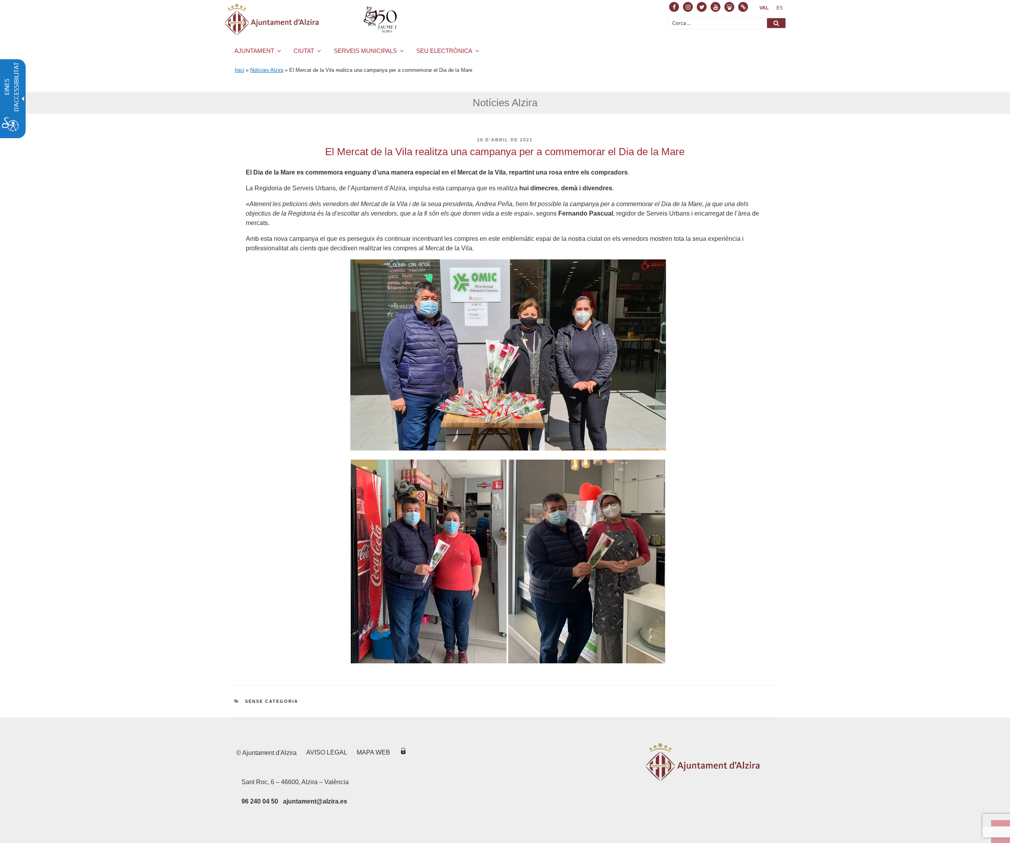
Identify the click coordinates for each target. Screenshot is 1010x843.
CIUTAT (304, 50)
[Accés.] (403, 752)
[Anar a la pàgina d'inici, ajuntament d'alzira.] (312, 19)
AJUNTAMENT (254, 50)
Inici (239, 70)
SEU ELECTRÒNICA (444, 50)
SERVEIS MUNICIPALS (365, 50)
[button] (776, 23)
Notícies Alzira (266, 70)
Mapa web (373, 752)
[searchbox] (727, 23)
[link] (764, 8)
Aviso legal (326, 752)
